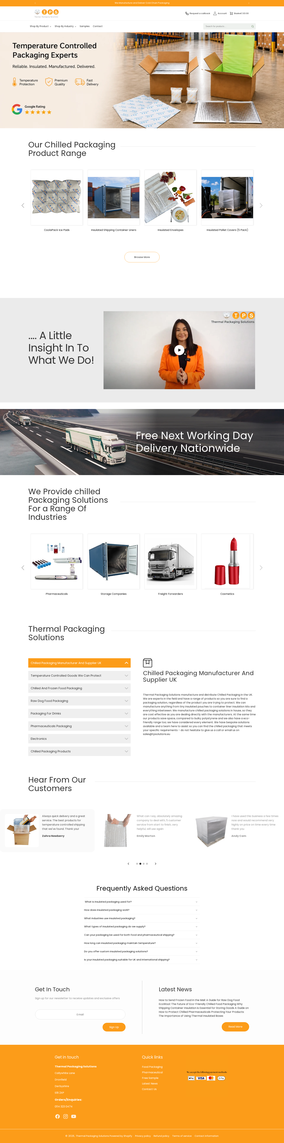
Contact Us (149, 1089)
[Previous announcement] (35, 3)
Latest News (150, 1084)
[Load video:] (179, 350)
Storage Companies (114, 594)
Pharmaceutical (152, 1072)
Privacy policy (143, 1136)
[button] (142, 902)
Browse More (142, 257)
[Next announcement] (248, 3)
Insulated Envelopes (170, 230)
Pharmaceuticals (57, 594)
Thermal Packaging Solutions (92, 1136)
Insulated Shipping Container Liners (113, 230)
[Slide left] (22, 205)
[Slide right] (261, 205)
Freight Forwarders (170, 594)
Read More (235, 1027)
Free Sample (150, 1078)
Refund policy (161, 1136)
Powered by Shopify (121, 1136)
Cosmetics (227, 594)
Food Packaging (152, 1067)
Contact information (207, 1136)
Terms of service (182, 1136)
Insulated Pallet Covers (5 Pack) (227, 230)
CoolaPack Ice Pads (57, 230)
